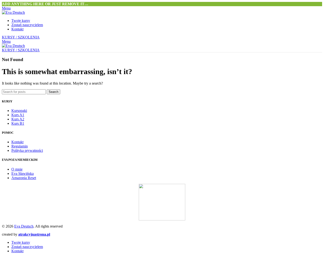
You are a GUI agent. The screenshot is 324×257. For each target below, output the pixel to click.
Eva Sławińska (22, 173)
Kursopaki (19, 111)
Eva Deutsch (23, 226)
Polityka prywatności (27, 150)
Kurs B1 (17, 123)
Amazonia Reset (23, 178)
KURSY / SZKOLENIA (21, 37)
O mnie (17, 169)
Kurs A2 (17, 119)
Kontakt (17, 142)
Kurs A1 (17, 115)
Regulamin (19, 146)
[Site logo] (13, 12)
